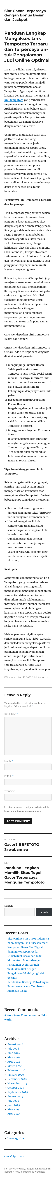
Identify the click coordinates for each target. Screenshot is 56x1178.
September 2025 (17, 1092)
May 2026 (13, 1057)
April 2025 (13, 1113)
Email (9, 776)
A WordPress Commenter (20, 1015)
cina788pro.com (14, 1156)
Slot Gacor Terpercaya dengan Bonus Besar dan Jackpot (25, 15)
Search (8, 905)
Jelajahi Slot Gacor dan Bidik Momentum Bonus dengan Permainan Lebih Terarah (24, 960)
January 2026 (15, 1074)
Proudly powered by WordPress (30, 1172)
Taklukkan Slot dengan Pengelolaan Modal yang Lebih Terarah (26, 973)
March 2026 (14, 1066)
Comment (11, 714)
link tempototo (13, 99)
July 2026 (13, 1048)
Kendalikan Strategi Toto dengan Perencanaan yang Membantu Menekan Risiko (28, 986)
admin (12, 677)
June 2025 (13, 1105)
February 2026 (16, 1070)
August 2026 (15, 1044)
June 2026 (13, 1052)
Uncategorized (16, 1138)
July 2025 (13, 1100)
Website (9, 791)
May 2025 (13, 1109)
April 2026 (13, 1061)
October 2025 (15, 1087)
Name (8, 761)
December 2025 (17, 1079)
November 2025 (17, 1083)
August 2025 (15, 1096)
